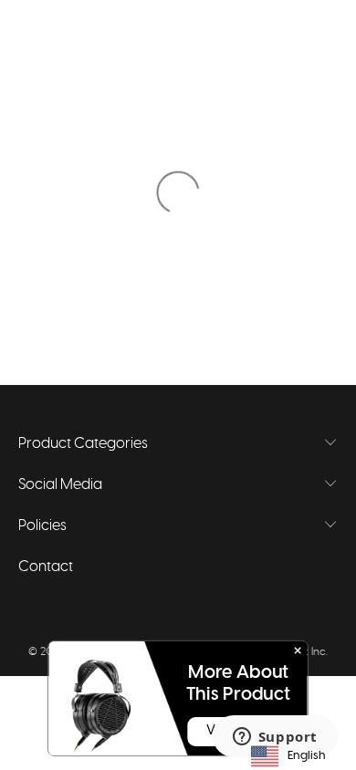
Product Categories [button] (83, 443)
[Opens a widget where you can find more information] (275, 738)
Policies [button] (42, 525)
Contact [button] (45, 566)
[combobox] (288, 756)
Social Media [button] (60, 484)
